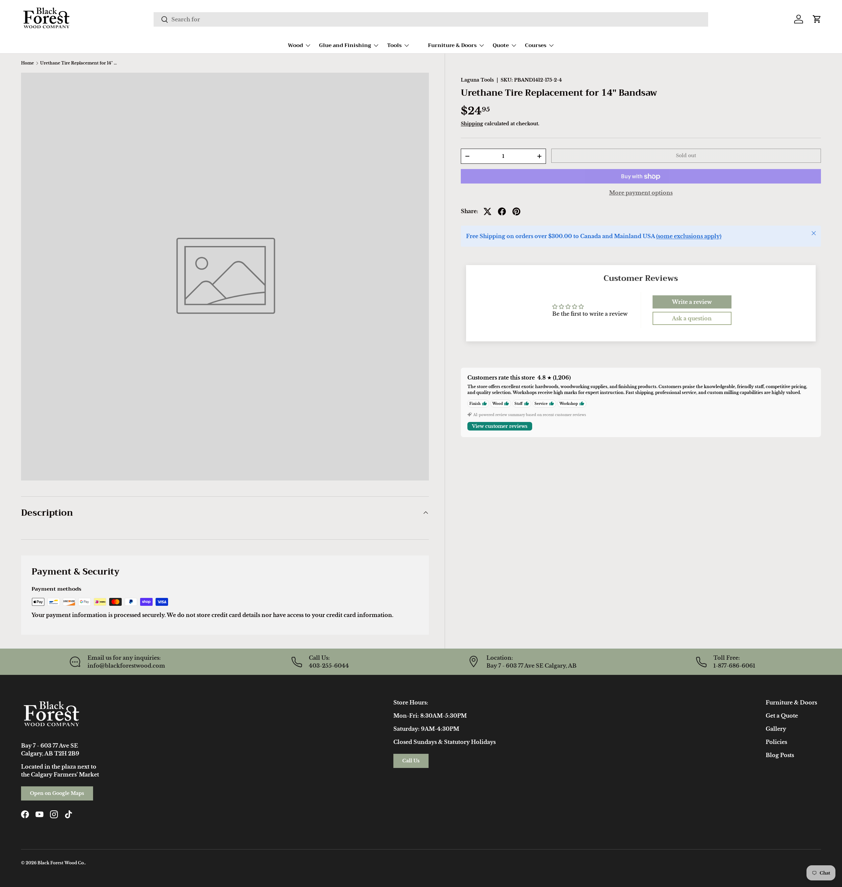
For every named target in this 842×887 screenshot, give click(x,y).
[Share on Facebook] (502, 211)
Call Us (411, 761)
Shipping (472, 124)
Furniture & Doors (452, 45)
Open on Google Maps (57, 793)
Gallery (776, 729)
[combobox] (431, 19)
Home (27, 63)
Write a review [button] (692, 302)
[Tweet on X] (487, 211)
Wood (295, 45)
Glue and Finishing (345, 45)
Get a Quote (782, 715)
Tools (394, 45)
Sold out (686, 156)
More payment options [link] (641, 193)
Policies (776, 742)
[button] (817, 19)
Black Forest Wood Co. (61, 862)
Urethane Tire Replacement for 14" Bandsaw (79, 63)
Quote (501, 45)
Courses (535, 45)
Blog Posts (780, 755)
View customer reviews (500, 426)
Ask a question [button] (692, 318)
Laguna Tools (477, 80)
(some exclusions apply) (688, 236)
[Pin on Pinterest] (516, 211)
